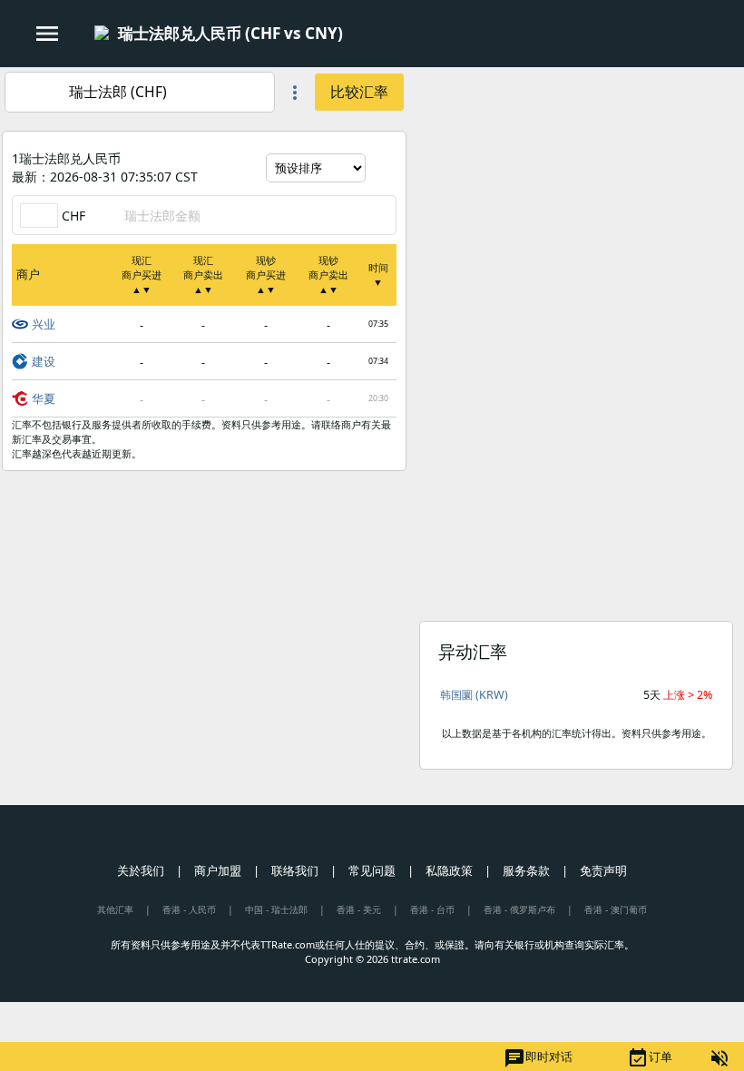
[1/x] (358, 34)
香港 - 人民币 (189, 909)
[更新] (382, 168)
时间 (378, 274)
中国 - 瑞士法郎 (276, 909)
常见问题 (372, 870)
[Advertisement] (576, 194)
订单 (649, 1058)
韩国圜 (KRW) (474, 695)
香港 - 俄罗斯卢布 (519, 909)
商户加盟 (217, 870)
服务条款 (526, 870)
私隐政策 (449, 870)
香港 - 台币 (432, 909)
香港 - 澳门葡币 (615, 909)
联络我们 (294, 870)
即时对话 (538, 1058)
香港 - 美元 (359, 909)
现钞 (266, 274)
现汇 (142, 274)
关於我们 (140, 870)
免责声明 (603, 870)
